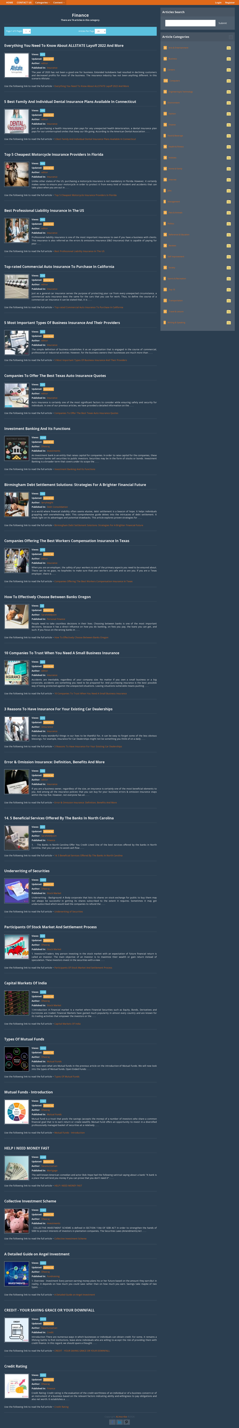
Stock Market (54, 893)
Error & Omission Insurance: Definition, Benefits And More (85, 802)
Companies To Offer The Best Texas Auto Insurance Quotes (86, 413)
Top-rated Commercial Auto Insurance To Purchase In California (88, 307)
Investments (53, 450)
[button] (231, 37)
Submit (223, 23)
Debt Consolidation (57, 506)
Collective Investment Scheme (70, 1238)
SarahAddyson (49, 614)
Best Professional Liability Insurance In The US (79, 251)
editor (44, 63)
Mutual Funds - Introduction (69, 1132)
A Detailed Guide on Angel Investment (74, 1294)
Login (218, 2)
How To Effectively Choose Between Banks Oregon (81, 637)
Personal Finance (56, 619)
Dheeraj (45, 446)
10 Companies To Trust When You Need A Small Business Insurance (90, 693)
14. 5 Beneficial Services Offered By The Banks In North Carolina (88, 855)
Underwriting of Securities (68, 911)
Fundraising (53, 1276)
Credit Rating (61, 1406)
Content (58, 2)
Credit (50, 1332)
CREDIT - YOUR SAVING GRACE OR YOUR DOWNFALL (82, 1350)
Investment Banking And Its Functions (74, 469)
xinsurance (47, 726)
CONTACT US (24, 2)
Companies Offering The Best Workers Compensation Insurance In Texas (93, 581)
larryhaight (47, 502)
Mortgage (52, 1170)
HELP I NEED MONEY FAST (68, 1185)
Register (230, 2)
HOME (9, 2)
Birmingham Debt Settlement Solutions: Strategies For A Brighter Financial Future (98, 525)
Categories (41, 2)
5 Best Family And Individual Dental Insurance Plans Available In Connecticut (95, 139)
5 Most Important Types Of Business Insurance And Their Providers (90, 360)
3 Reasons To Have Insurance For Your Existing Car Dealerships (88, 746)
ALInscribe (121, 1416)
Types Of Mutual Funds (66, 1076)
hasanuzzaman (49, 1165)
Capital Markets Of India (67, 1023)
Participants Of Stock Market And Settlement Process (83, 967)
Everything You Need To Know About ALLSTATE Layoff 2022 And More (91, 86)
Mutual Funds (54, 1061)
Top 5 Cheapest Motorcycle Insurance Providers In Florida (85, 195)
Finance (51, 840)
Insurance (52, 67)
